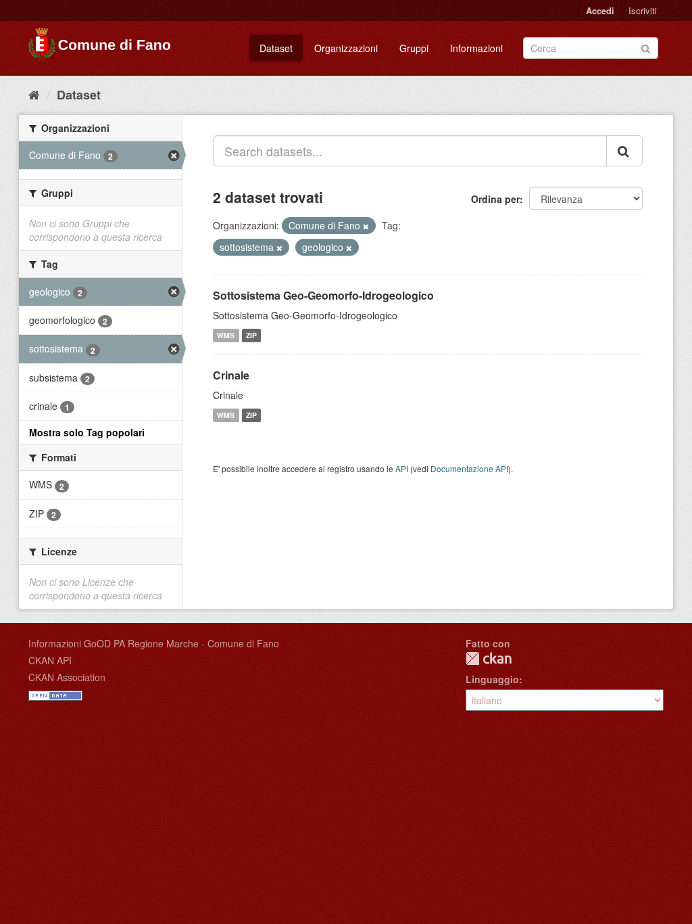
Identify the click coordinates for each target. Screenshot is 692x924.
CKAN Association (66, 677)
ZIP (251, 335)
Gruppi (413, 48)
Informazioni (476, 48)
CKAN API (50, 660)
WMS (225, 335)
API (401, 468)
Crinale (231, 375)
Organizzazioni (346, 48)
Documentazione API (469, 468)
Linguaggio (492, 679)
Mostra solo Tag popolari (87, 432)
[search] (624, 150)
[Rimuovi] (366, 226)
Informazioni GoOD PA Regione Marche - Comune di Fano (153, 643)
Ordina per (495, 199)
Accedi (600, 10)
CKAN (489, 658)
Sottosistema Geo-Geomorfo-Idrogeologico (323, 295)
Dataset (276, 48)
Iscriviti (642, 10)
